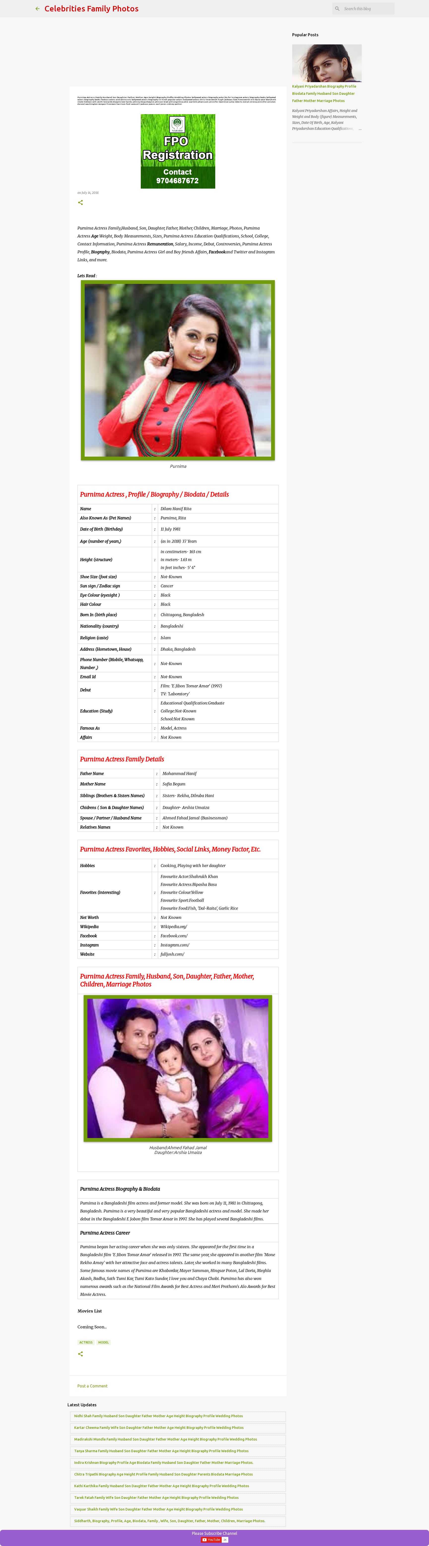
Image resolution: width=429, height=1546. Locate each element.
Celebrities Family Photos (91, 8)
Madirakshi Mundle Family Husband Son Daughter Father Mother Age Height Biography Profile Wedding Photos (165, 1439)
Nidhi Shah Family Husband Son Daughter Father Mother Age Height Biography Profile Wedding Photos (158, 1416)
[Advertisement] (178, 52)
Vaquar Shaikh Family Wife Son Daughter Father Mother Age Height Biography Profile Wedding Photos (158, 1509)
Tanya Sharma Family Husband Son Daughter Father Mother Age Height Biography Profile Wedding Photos (161, 1451)
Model (103, 1342)
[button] (80, 203)
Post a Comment (92, 1386)
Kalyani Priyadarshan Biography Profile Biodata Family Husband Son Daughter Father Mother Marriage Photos (324, 93)
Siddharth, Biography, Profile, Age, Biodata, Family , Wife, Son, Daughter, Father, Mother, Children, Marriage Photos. (169, 1521)
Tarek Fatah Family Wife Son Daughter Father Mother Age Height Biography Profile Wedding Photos (156, 1498)
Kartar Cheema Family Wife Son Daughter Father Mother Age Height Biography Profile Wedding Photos (159, 1428)
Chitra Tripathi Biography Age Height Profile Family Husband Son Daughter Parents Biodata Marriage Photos (163, 1474)
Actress (86, 1342)
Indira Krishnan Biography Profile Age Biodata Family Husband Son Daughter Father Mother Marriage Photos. (163, 1463)
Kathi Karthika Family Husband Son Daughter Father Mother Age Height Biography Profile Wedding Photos (161, 1486)
